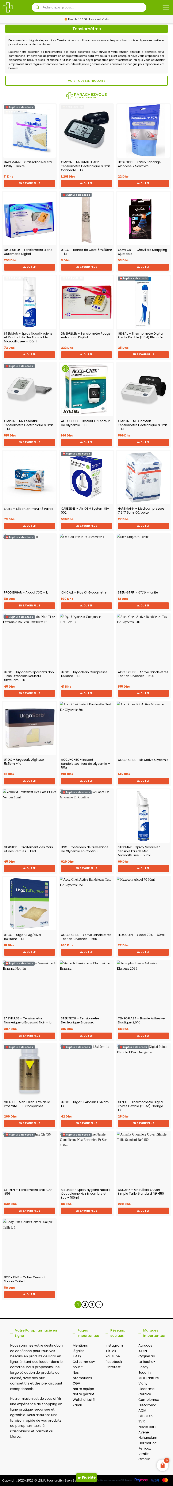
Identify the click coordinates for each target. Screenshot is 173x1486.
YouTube (112, 1356)
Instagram (114, 1345)
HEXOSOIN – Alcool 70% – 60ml (141, 935)
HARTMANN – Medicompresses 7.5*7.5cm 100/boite (141, 510)
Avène (143, 1432)
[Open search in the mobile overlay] (89, 7)
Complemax (148, 1399)
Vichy (142, 1383)
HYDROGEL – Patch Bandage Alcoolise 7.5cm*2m (139, 164)
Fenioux (144, 1448)
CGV (76, 1383)
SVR (141, 1421)
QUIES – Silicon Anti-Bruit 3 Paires (28, 509)
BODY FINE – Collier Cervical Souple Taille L (24, 1279)
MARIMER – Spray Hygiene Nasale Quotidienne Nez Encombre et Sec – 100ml (85, 1194)
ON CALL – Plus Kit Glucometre (84, 593)
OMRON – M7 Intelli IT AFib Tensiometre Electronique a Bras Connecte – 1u (86, 166)
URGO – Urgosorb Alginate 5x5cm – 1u (24, 762)
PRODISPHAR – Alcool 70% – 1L (26, 593)
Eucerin (144, 1372)
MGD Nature (148, 1378)
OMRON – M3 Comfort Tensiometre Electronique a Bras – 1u (143, 425)
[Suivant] (99, 1304)
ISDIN (142, 1350)
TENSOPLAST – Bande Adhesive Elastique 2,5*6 (141, 1020)
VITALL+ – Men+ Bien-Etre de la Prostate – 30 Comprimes (27, 1104)
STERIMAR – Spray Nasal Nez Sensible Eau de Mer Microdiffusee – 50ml (139, 851)
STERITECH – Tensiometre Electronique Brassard (80, 1020)
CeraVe (144, 1394)
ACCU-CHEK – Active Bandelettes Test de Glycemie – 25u (86, 937)
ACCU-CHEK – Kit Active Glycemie (143, 760)
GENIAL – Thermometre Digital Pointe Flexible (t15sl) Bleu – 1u (140, 335)
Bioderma (146, 1388)
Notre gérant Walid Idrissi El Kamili (84, 1399)
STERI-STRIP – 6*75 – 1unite (138, 593)
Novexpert (147, 1426)
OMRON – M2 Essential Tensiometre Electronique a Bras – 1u (29, 425)
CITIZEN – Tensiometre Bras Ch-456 (28, 1192)
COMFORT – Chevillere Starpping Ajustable (142, 252)
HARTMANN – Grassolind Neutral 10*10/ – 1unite (28, 164)
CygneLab (146, 1356)
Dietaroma (147, 1405)
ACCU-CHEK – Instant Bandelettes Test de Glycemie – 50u (85, 764)
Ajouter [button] (86, 183)
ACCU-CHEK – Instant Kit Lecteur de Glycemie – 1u (85, 423)
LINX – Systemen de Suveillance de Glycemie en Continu (84, 849)
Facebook (113, 1361)
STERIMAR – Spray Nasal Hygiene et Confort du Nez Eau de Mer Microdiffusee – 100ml (28, 337)
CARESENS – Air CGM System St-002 (85, 510)
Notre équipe (83, 1388)
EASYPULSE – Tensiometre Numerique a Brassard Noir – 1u (27, 1020)
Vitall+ (143, 1453)
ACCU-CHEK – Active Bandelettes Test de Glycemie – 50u (143, 674)
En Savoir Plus (29, 183)
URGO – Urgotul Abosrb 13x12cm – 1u (86, 1104)
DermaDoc (147, 1443)
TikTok (110, 1350)
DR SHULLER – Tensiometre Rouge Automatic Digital (86, 335)
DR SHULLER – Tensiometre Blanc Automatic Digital (28, 252)
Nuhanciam (147, 1437)
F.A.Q (77, 1356)
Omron (144, 1459)
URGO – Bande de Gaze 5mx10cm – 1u (86, 252)
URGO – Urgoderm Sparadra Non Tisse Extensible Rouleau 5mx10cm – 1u (29, 676)
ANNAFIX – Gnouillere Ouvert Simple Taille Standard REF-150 (141, 1192)
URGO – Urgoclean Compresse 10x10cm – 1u (84, 674)
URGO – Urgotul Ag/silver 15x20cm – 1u (22, 937)
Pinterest (113, 1367)
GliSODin (145, 1416)
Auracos (145, 1345)
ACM (142, 1410)
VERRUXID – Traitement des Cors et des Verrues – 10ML (28, 849)
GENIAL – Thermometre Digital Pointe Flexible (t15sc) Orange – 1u (142, 1106)
